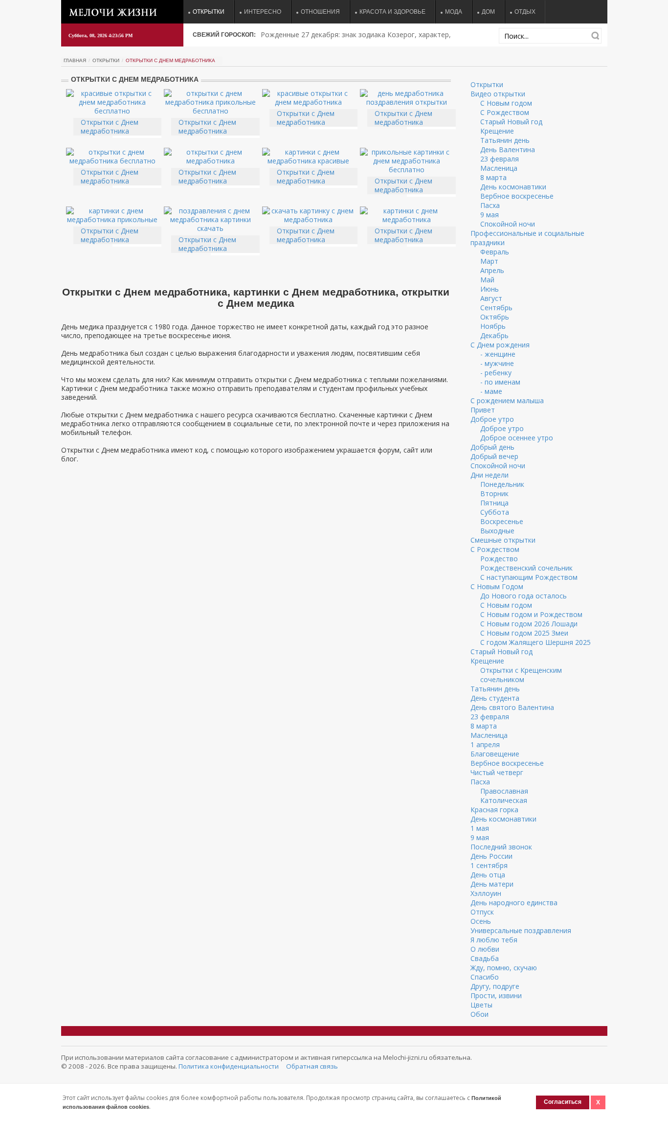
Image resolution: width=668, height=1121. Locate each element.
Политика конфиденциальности (228, 1066)
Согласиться (562, 1101)
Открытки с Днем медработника (109, 126)
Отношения (320, 11)
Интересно (262, 11)
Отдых (524, 11)
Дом (488, 11)
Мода (453, 11)
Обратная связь (312, 1066)
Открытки (208, 11)
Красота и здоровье (392, 11)
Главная (75, 60)
